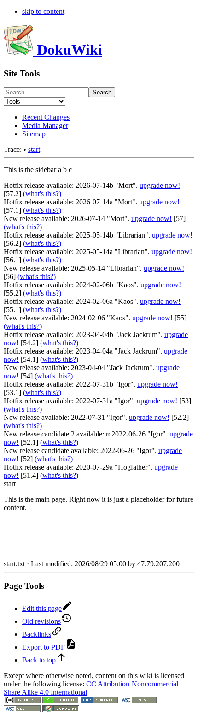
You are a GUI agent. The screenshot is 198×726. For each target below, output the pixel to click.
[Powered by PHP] (99, 701)
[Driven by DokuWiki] (60, 710)
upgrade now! (160, 185)
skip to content (43, 11)
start (34, 149)
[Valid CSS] (22, 710)
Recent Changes (46, 117)
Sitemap (34, 134)
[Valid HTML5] (138, 701)
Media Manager (45, 125)
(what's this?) (42, 193)
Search (102, 92)
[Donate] (60, 701)
